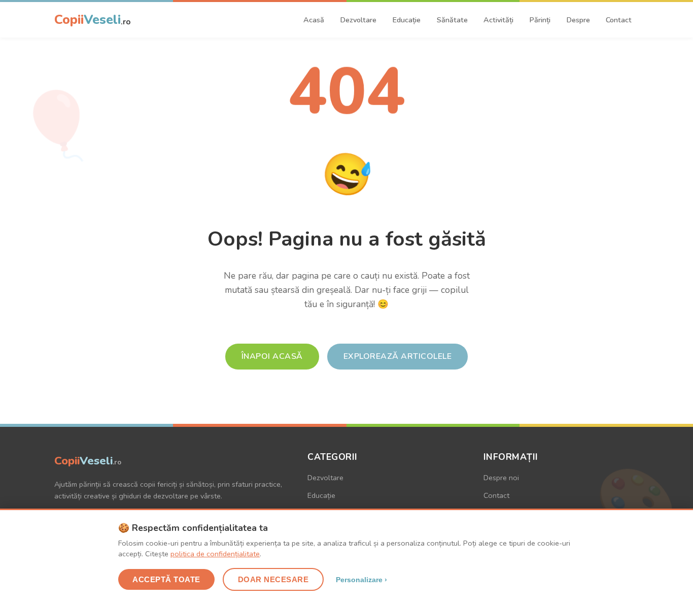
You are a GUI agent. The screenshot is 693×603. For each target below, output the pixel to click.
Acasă (313, 20)
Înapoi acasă (272, 356)
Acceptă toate (166, 579)
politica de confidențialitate (215, 554)
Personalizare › (361, 580)
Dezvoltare (358, 20)
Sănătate (452, 20)
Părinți (539, 20)
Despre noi (501, 478)
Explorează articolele (397, 356)
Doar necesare (273, 579)
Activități (498, 20)
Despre (578, 20)
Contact (619, 20)
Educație (406, 20)
